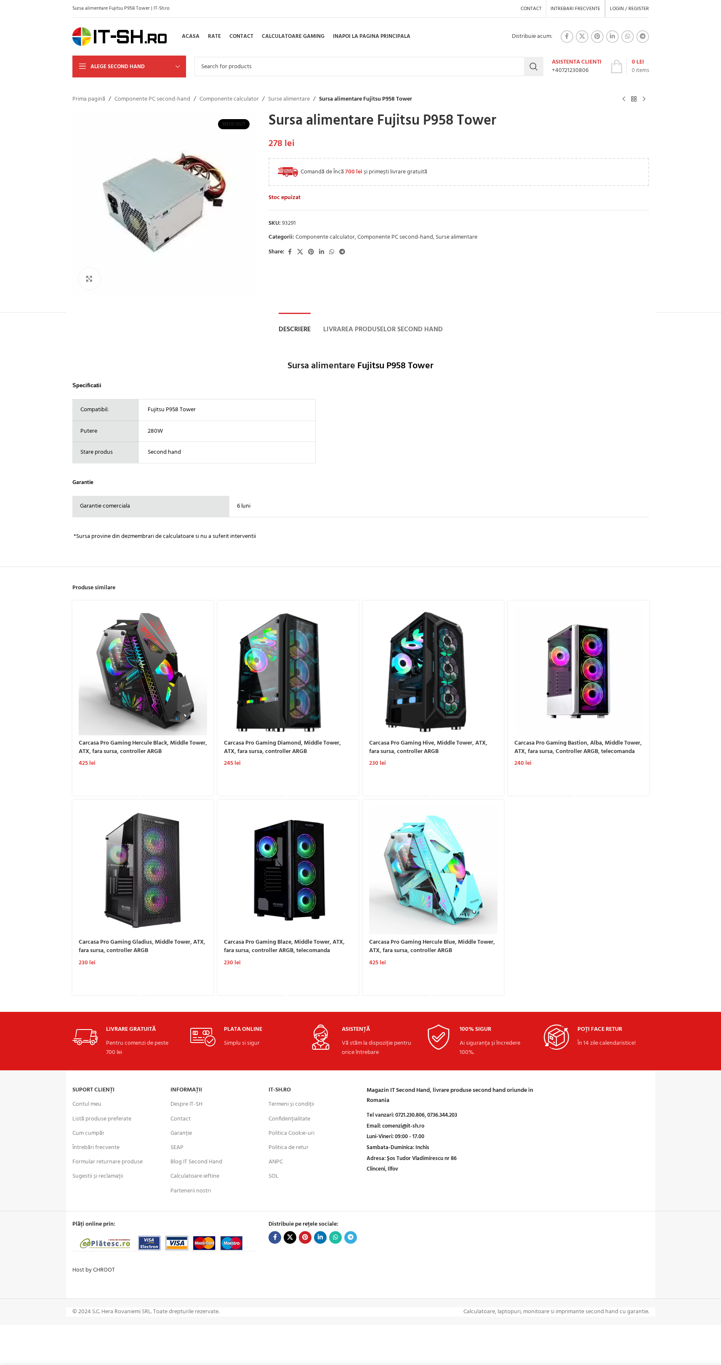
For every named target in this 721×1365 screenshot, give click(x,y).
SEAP (177, 1147)
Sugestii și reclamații (97, 1176)
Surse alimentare (289, 99)
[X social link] (582, 36)
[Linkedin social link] (612, 36)
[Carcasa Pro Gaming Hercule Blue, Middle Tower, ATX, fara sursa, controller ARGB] (433, 870)
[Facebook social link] (567, 36)
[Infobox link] (576, 66)
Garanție (181, 1133)
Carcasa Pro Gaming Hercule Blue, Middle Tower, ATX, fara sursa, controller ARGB (432, 946)
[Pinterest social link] (597, 36)
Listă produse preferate (101, 1119)
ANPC (276, 1162)
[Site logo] (119, 37)
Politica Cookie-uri (291, 1133)
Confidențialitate (289, 1119)
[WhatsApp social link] (627, 36)
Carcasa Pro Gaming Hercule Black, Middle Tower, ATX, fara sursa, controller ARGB (143, 747)
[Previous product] (624, 99)
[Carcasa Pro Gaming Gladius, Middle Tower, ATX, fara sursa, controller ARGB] (143, 870)
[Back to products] (634, 99)
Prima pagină (88, 99)
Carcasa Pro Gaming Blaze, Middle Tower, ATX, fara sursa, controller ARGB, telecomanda (284, 946)
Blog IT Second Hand (196, 1162)
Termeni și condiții (291, 1104)
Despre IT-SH (186, 1104)
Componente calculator (229, 99)
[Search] (533, 66)
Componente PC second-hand (152, 99)
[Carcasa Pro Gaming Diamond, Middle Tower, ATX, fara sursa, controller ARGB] (288, 671)
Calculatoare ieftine (194, 1176)
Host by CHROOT (93, 1270)
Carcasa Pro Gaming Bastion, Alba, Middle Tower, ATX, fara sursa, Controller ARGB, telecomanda (578, 747)
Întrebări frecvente (96, 1147)
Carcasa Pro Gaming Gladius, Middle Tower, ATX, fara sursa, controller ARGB (142, 946)
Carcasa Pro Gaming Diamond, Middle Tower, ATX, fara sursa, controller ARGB (282, 747)
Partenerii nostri (190, 1191)
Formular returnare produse (107, 1162)
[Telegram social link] (642, 36)
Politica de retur (289, 1147)
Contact (180, 1119)
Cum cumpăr (88, 1133)
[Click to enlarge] (89, 278)
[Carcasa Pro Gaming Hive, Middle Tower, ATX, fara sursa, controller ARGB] (433, 671)
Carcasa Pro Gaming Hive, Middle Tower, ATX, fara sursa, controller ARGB (428, 747)
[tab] (295, 329)
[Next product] (644, 99)
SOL (274, 1176)
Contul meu (86, 1104)
